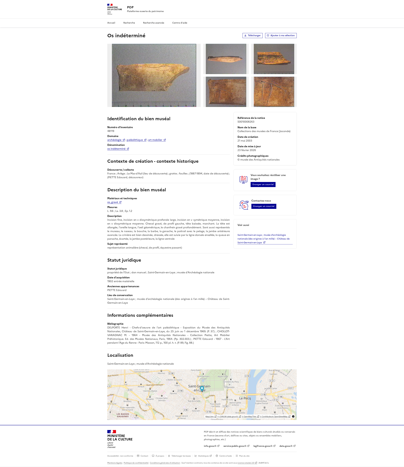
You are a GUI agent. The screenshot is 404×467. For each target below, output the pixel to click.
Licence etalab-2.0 (246, 462)
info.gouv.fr (210, 446)
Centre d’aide (225, 456)
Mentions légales (114, 462)
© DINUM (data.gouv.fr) (228, 416)
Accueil (111, 22)
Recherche (129, 22)
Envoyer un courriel (263, 184)
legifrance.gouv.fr (263, 446)
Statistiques (203, 456)
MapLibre (209, 416)
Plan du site (244, 456)
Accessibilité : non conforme (120, 456)
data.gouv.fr (286, 446)
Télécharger (254, 35)
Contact (144, 456)
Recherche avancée (153, 22)
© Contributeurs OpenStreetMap (274, 416)
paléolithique (135, 140)
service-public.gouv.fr (235, 446)
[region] (202, 394)
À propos (160, 456)
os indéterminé (116, 149)
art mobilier (155, 140)
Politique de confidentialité (136, 462)
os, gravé (112, 202)
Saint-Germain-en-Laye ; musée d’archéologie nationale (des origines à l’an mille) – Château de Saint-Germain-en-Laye (264, 238)
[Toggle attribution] (293, 416)
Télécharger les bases (181, 456)
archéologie (114, 140)
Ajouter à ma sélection (282, 35)
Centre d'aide (179, 22)
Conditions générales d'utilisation (165, 462)
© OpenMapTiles (249, 416)
